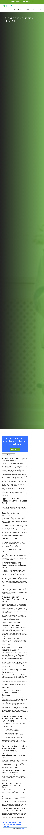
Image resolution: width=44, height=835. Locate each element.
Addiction (28, 9)
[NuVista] (7, 6)
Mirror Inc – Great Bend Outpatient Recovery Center (13, 824)
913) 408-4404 (28, 1)
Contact (39, 9)
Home (11, 9)
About (34, 9)
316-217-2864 (19, 832)
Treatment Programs (18, 9)
